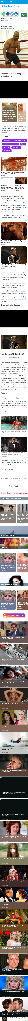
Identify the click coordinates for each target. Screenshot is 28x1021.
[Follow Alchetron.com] (14, 617)
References (7, 150)
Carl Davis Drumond (20, 401)
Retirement (16, 147)
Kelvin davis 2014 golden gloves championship (14, 141)
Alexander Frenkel (13, 408)
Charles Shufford (21, 297)
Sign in (24, 15)
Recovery (6, 147)
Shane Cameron (5, 365)
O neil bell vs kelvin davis (10, 144)
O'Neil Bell (4, 217)
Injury (23, 144)
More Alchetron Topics (7, 469)
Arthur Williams (17, 207)
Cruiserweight (10, 29)
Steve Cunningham (20, 293)
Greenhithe (13, 369)
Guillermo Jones (19, 291)
